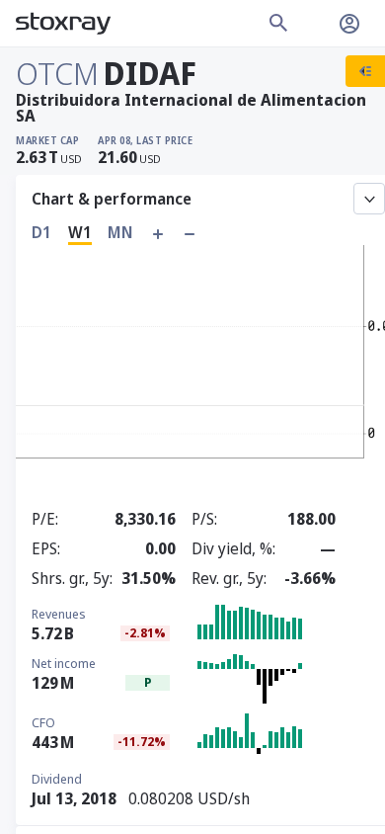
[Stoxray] (64, 24)
